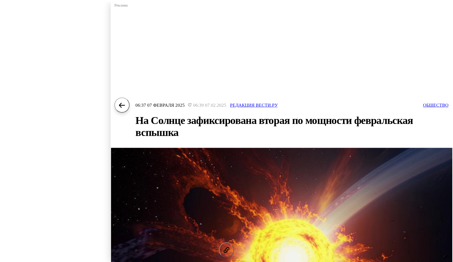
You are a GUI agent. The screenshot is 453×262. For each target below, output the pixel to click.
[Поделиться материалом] (226, 250)
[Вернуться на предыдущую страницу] (122, 105)
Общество (436, 105)
